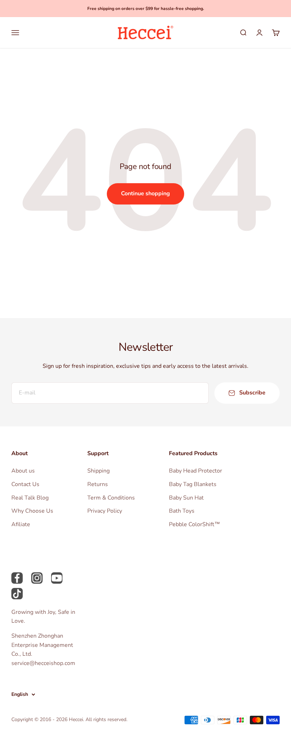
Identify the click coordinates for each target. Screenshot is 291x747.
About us (23, 471)
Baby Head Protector (195, 471)
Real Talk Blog (30, 498)
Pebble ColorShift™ (194, 524)
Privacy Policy (104, 511)
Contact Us (25, 484)
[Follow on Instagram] (37, 578)
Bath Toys (181, 511)
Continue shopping (145, 193)
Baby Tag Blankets (192, 484)
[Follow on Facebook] (17, 578)
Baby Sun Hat (186, 498)
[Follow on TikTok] (17, 593)
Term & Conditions (111, 498)
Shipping (98, 471)
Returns (97, 484)
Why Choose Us (32, 511)
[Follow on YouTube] (56, 578)
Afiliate (20, 524)
